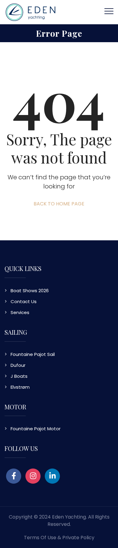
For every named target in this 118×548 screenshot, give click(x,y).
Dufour (18, 365)
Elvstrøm (20, 387)
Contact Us (24, 301)
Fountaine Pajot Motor (36, 428)
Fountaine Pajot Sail (33, 354)
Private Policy (78, 537)
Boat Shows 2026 (30, 290)
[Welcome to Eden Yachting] (31, 11)
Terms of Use (40, 537)
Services (20, 312)
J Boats (19, 376)
